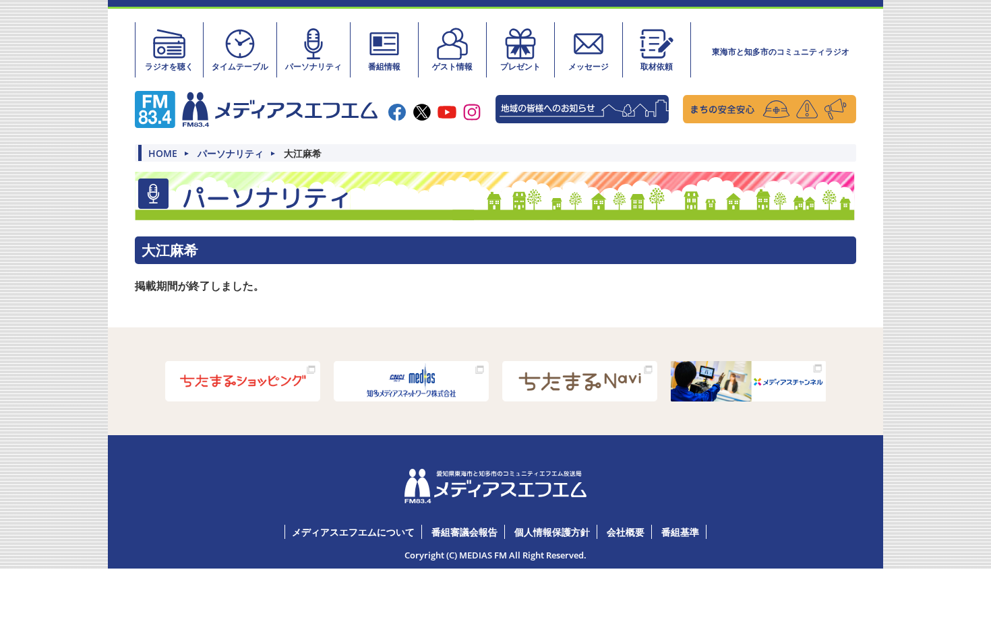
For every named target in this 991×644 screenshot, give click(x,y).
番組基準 (680, 531)
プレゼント (520, 66)
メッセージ (588, 66)
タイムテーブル (240, 66)
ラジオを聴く (169, 66)
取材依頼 (656, 66)
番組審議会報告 (464, 531)
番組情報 (384, 66)
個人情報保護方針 (552, 531)
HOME (162, 153)
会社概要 (625, 531)
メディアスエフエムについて (353, 531)
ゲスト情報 (452, 66)
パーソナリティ (313, 66)
